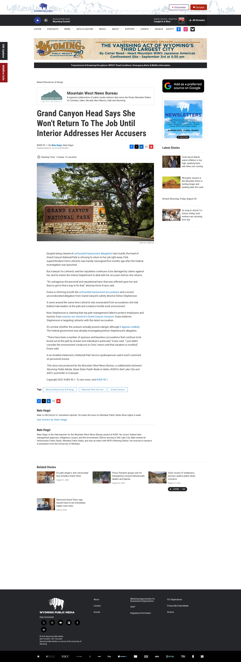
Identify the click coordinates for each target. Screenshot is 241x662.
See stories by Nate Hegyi (52, 419)
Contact (97, 606)
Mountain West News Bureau (92, 93)
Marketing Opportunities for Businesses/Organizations (142, 600)
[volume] (46, 20)
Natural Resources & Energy (50, 82)
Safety (170, 29)
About (115, 29)
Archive (170, 612)
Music (102, 29)
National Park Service (92, 389)
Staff (132, 607)
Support (130, 29)
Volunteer (180, 7)
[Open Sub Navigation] (43, 29)
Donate (200, 7)
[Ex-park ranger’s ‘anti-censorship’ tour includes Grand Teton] (46, 477)
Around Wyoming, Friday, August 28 (179, 198)
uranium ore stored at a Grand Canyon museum (88, 316)
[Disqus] (120, 552)
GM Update (3, 51)
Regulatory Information (140, 613)
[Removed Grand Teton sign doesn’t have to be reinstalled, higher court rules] (46, 504)
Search (159, 29)
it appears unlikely (129, 326)
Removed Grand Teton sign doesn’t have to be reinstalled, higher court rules (70, 502)
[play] (37, 20)
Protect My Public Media (177, 606)
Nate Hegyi (57, 145)
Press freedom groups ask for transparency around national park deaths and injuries (128, 476)
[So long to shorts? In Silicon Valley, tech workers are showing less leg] (171, 215)
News (67, 29)
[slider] (50, 20)
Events (145, 29)
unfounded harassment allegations (93, 253)
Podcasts (52, 29)
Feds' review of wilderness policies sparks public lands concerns (181, 476)
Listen (37, 29)
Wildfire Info (3, 72)
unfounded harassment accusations (99, 292)
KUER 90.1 (102, 379)
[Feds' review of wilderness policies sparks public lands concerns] (157, 477)
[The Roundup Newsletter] (183, 119)
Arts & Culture (84, 29)
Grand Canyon (118, 389)
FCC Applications (174, 600)
